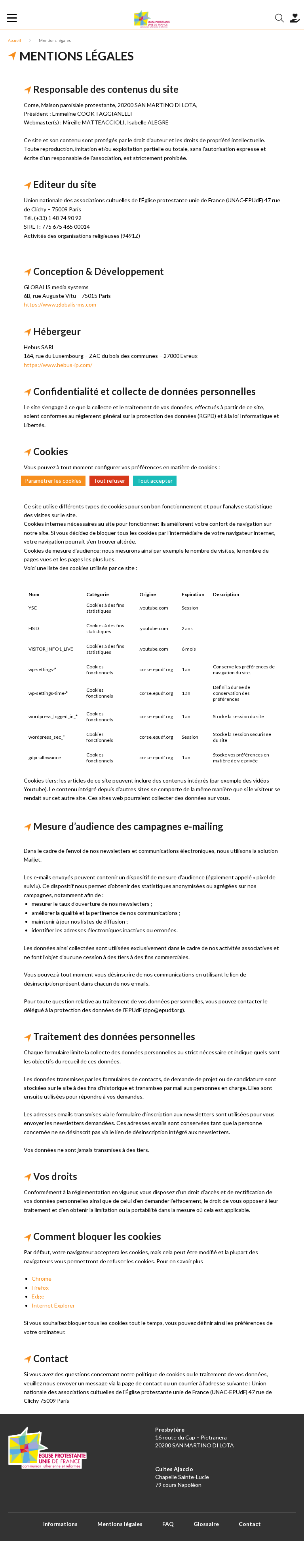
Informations (60, 1523)
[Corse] (151, 18)
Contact (250, 1523)
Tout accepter (155, 480)
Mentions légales (119, 1523)
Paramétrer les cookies (53, 480)
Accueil (14, 40)
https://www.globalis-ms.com (60, 304)
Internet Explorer (53, 1305)
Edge (38, 1296)
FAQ (168, 1523)
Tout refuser (109, 480)
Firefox (40, 1287)
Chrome (41, 1278)
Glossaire (206, 1523)
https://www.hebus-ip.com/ (58, 364)
